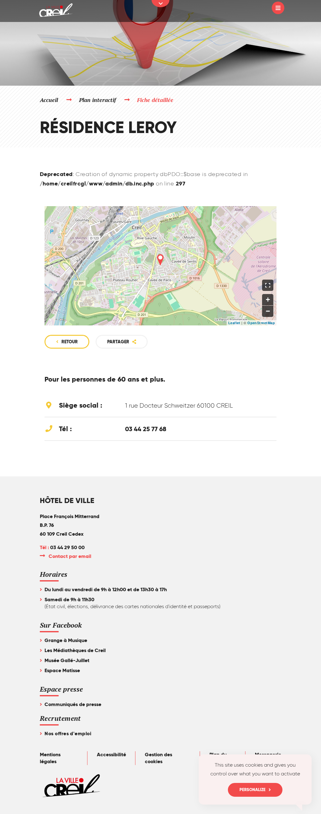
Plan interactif (98, 100)
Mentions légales (50, 758)
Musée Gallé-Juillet (67, 660)
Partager (118, 342)
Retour (69, 342)
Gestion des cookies (158, 758)
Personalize (252, 789)
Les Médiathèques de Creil (75, 650)
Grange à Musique (66, 640)
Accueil (49, 100)
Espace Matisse (62, 670)
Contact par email (70, 556)
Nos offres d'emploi (68, 733)
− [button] (268, 311)
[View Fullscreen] (267, 285)
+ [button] (268, 299)
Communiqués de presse (73, 704)
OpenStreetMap (261, 322)
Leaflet (234, 322)
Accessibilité (111, 754)
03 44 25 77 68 (145, 429)
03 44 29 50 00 (67, 547)
